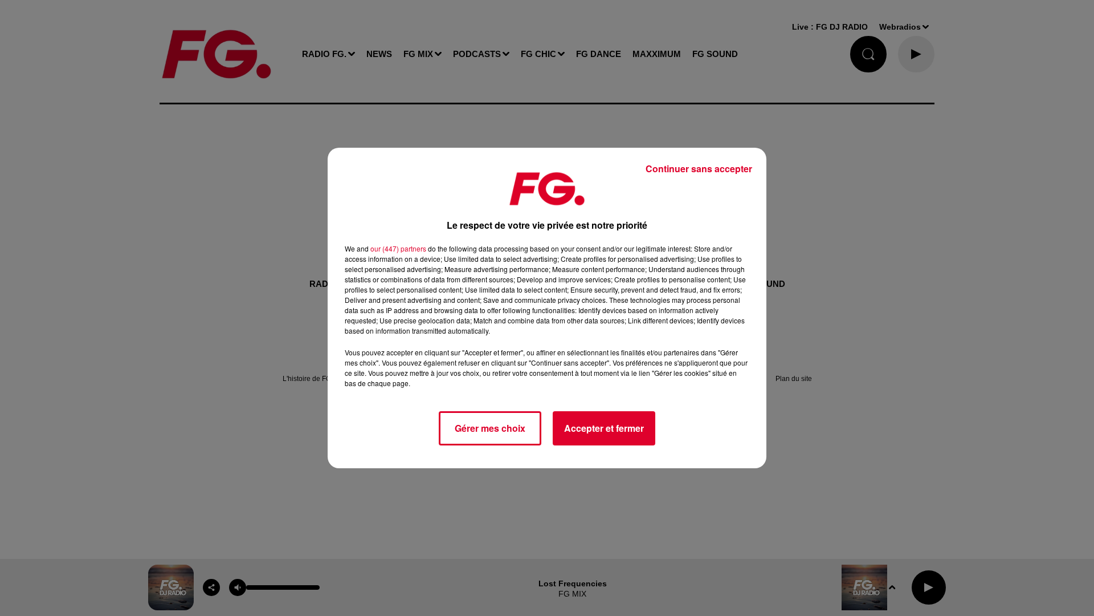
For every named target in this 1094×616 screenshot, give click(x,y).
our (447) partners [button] (398, 248)
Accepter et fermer (604, 428)
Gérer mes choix (490, 428)
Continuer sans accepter (699, 168)
